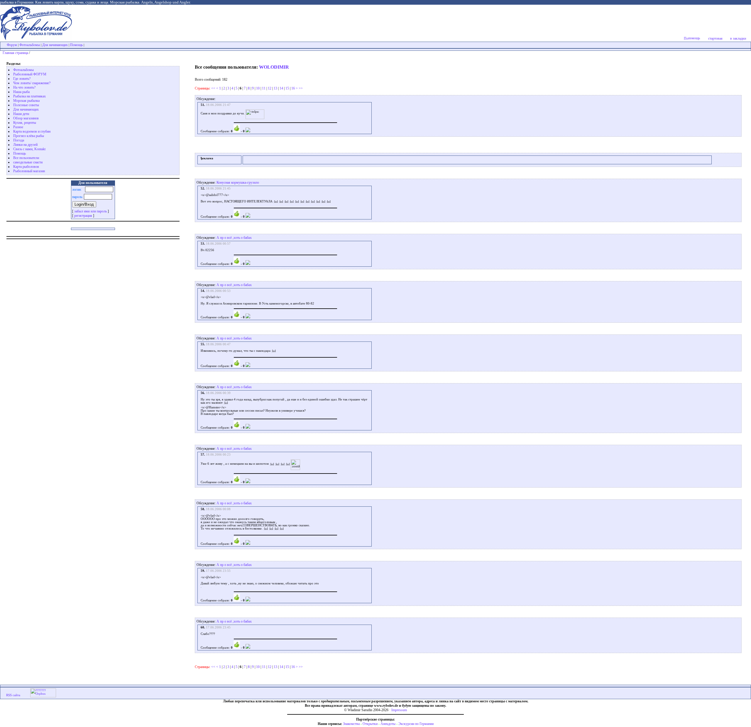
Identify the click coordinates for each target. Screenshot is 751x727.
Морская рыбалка (26, 101)
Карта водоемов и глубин (31, 131)
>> (301, 88)
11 (263, 88)
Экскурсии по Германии (416, 724)
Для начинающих (55, 45)
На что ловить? (24, 87)
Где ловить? (22, 79)
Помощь (76, 45)
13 (275, 88)
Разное (18, 127)
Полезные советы (26, 105)
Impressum (399, 710)
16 (293, 88)
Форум (12, 45)
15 (287, 88)
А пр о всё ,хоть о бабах (234, 238)
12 (269, 88)
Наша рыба (21, 92)
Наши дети (21, 114)
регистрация (83, 216)
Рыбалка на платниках (29, 96)
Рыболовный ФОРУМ (29, 74)
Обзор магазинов (26, 118)
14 (281, 88)
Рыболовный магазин (29, 171)
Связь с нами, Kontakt (29, 149)
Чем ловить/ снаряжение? (31, 83)
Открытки (370, 724)
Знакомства (351, 724)
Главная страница (15, 53)
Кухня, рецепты (24, 123)
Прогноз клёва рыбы (28, 136)
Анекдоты (387, 724)
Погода (18, 140)
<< (213, 88)
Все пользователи (26, 158)
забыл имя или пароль (90, 211)
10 (258, 88)
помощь (694, 38)
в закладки (738, 38)
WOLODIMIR (274, 67)
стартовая (715, 38)
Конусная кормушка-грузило (237, 182)
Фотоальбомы (29, 45)
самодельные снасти (28, 162)
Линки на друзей (25, 145)
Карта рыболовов (26, 167)
